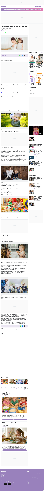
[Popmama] (3, 6)
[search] (34, 6)
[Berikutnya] (27, 371)
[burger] (42, 6)
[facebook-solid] (22, 55)
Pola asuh (3, 92)
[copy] (26, 55)
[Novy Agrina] (2, 333)
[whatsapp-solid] (20, 55)
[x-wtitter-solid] (24, 55)
